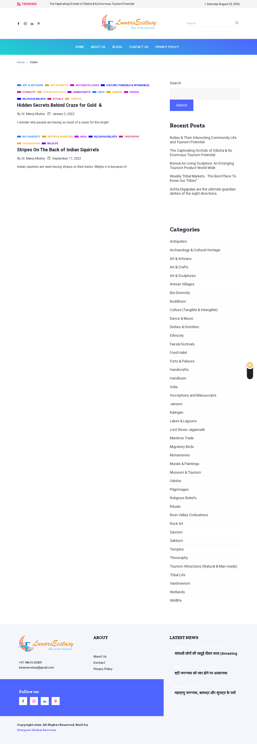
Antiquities (178, 241)
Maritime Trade (182, 438)
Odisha (175, 481)
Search (175, 83)
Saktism (176, 540)
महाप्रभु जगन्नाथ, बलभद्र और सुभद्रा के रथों (205, 692)
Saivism (176, 532)
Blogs (117, 47)
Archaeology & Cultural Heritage (195, 250)
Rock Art (176, 523)
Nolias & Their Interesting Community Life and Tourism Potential (203, 139)
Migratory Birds (182, 447)
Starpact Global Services (36, 730)
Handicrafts (179, 369)
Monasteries (180, 455)
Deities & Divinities (184, 327)
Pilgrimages (179, 489)
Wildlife (176, 600)
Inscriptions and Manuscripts (193, 395)
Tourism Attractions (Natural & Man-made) (203, 566)
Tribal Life (177, 575)
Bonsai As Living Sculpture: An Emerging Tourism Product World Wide (202, 165)
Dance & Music (182, 318)
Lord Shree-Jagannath (187, 429)
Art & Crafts (179, 267)
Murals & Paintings (184, 464)
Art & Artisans (181, 258)
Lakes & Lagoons (183, 421)
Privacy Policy (167, 47)
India (173, 387)
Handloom (178, 378)
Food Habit (178, 352)
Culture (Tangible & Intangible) (194, 310)
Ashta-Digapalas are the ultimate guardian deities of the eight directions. (203, 191)
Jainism (176, 404)
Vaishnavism (180, 583)
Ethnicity (177, 335)
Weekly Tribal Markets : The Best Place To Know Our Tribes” (203, 178)
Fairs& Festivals (182, 344)
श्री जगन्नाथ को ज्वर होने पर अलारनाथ (201, 673)
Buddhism (178, 301)
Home (79, 47)
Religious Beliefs (183, 498)
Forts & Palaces (182, 361)
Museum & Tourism (185, 472)
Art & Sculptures (183, 276)
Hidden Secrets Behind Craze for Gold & (59, 105)
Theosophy (179, 558)
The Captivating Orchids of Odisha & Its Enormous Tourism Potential (84, 3)
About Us (98, 47)
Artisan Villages (182, 284)
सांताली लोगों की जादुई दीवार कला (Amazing (206, 653)
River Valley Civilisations (189, 515)
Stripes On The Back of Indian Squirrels (58, 150)
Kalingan (176, 412)
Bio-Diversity (180, 293)
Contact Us (138, 47)
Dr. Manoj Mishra (33, 114)
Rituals (175, 506)
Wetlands (177, 592)
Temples (177, 549)
